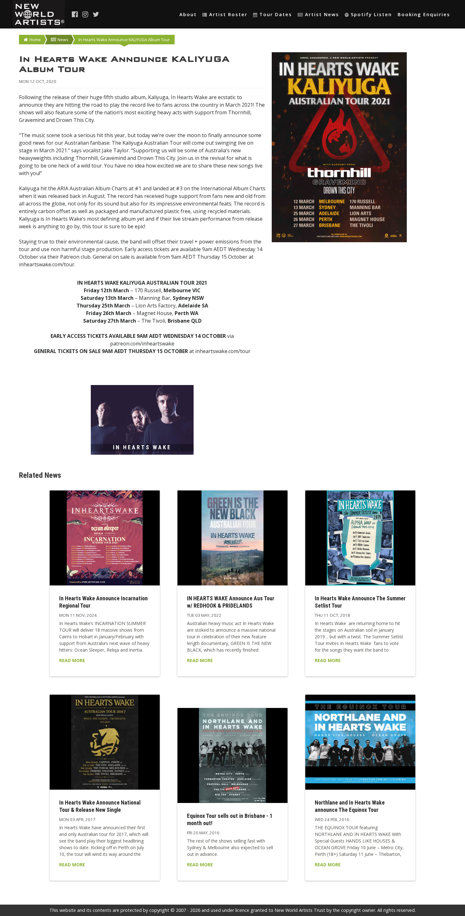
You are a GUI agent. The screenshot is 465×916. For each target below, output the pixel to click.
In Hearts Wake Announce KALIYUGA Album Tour (124, 39)
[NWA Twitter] (96, 14)
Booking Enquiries (424, 14)
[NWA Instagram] (85, 14)
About (188, 14)
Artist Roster (228, 14)
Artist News (322, 14)
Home (35, 39)
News (63, 39)
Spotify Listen (371, 14)
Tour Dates (275, 14)
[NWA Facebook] (75, 14)
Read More (72, 660)
